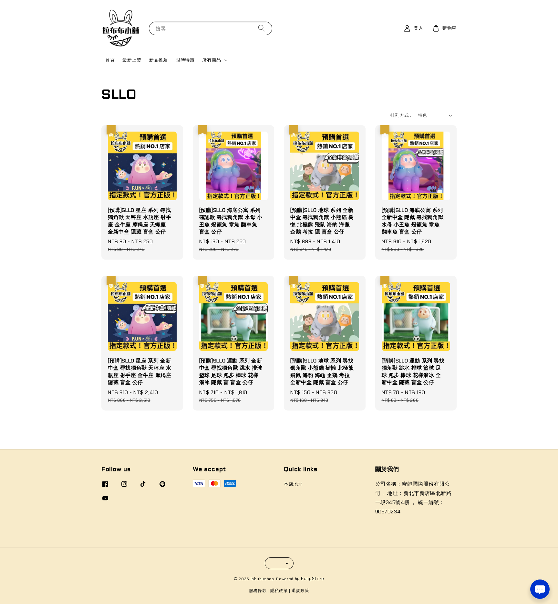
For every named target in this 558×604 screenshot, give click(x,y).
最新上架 (131, 60)
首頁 (110, 60)
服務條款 (258, 590)
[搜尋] (261, 28)
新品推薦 (158, 60)
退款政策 (300, 590)
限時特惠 (185, 60)
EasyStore (312, 578)
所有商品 (211, 60)
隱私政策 (279, 590)
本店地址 (293, 484)
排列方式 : (400, 115)
